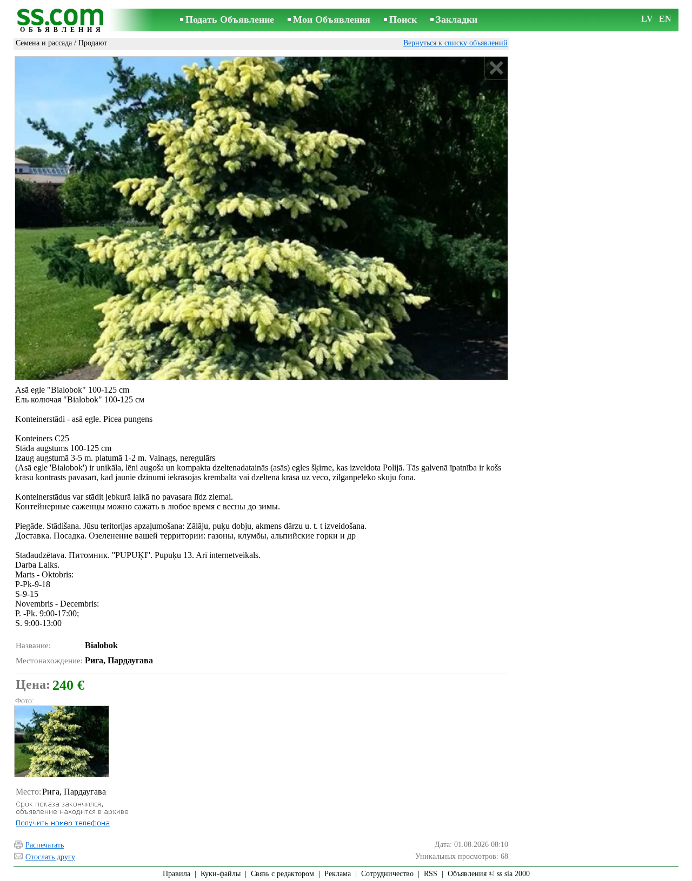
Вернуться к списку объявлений (455, 43)
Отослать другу (50, 857)
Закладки (456, 19)
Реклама (337, 874)
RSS (430, 874)
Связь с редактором (282, 874)
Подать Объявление (229, 19)
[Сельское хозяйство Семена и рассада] (61, 741)
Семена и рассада (44, 43)
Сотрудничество (387, 874)
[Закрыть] (496, 68)
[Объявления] (62, 20)
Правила (176, 874)
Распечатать (44, 845)
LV (647, 18)
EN (665, 18)
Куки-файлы (221, 874)
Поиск (403, 19)
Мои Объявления (331, 19)
